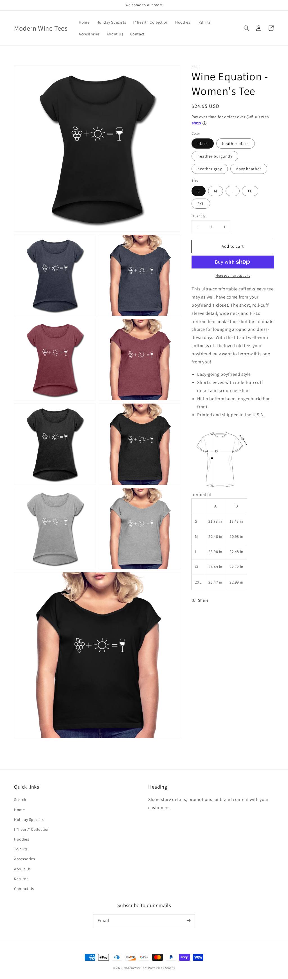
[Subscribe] (188, 920)
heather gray (209, 168)
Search (20, 799)
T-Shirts (21, 848)
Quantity (199, 216)
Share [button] (203, 600)
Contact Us (24, 888)
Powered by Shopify (161, 968)
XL (250, 190)
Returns (21, 878)
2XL (200, 203)
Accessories (24, 858)
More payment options (232, 275)
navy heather (248, 168)
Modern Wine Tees (135, 968)
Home (19, 809)
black (202, 143)
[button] (246, 28)
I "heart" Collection (32, 829)
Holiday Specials (29, 819)
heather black (235, 143)
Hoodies (21, 839)
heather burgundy (214, 156)
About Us (22, 868)
